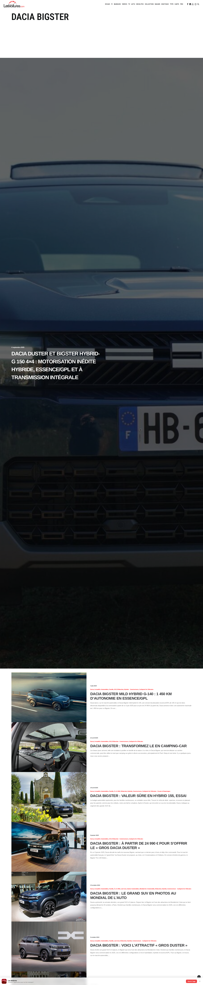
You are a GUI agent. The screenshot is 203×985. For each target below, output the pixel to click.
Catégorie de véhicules (146, 689)
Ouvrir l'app (191, 981)
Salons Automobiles (133, 889)
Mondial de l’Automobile (147, 889)
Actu (133, 4)
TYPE (172, 4)
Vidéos (124, 4)
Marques (117, 4)
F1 (112, 4)
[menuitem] (107, 4)
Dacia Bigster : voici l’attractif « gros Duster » (138, 945)
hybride (126, 689)
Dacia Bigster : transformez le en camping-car (138, 746)
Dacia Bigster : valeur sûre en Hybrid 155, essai (138, 796)
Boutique (165, 4)
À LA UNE (117, 791)
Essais (107, 4)
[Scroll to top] (199, 977)
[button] (187, 4)
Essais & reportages (164, 791)
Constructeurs (134, 689)
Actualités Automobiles (101, 689)
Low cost (123, 889)
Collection (149, 4)
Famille (111, 689)
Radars (157, 4)
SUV (115, 689)
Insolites (140, 4)
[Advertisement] (101, 38)
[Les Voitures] (14, 4)
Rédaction (120, 689)
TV (129, 4)
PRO (181, 4)
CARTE (177, 4)
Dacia (92, 689)
